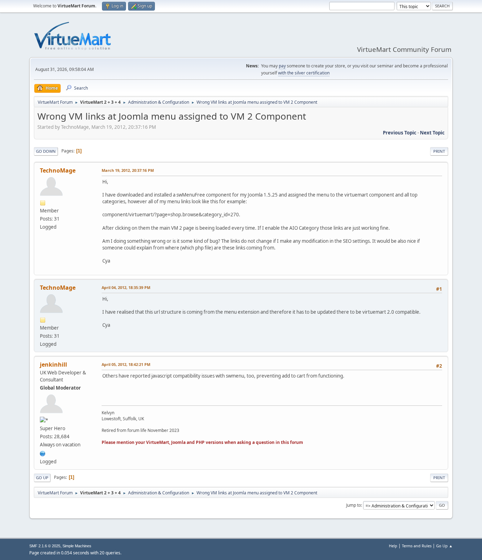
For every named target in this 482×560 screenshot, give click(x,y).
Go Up (42, 477)
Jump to (353, 505)
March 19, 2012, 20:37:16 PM (128, 170)
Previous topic (399, 133)
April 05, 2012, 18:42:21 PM (126, 364)
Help (393, 545)
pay (282, 66)
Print (439, 151)
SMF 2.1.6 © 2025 (44, 546)
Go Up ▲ (444, 545)
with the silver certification (304, 73)
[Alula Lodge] (43, 453)
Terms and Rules (417, 545)
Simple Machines (76, 546)
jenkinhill (53, 364)
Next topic (432, 133)
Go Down (46, 151)
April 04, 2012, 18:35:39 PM (126, 287)
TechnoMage (58, 170)
